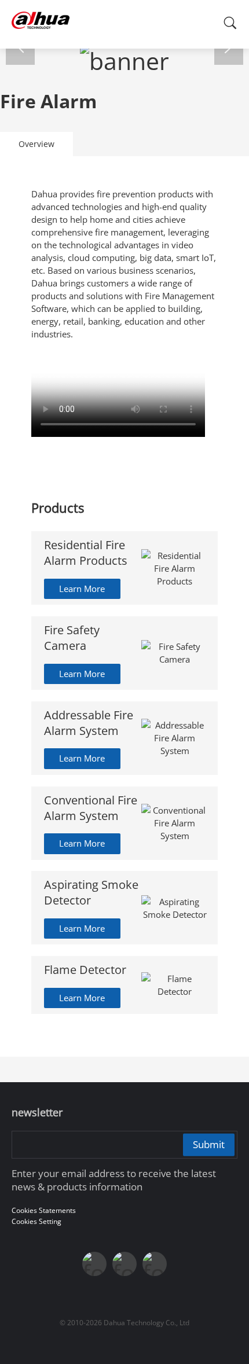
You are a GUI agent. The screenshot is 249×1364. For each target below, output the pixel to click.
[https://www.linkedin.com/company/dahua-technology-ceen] (154, 1264)
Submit (209, 1144)
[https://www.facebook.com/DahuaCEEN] (94, 1264)
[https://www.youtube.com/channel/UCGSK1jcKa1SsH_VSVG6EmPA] (124, 1264)
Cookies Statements (44, 1210)
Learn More (82, 588)
